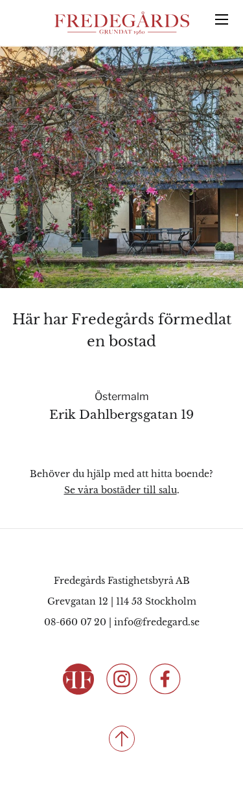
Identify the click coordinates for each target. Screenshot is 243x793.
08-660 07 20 (75, 622)
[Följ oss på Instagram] (122, 678)
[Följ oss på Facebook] (165, 678)
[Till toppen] (121, 739)
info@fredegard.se (157, 622)
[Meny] (221, 19)
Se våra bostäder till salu (120, 490)
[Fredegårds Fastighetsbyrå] (121, 23)
